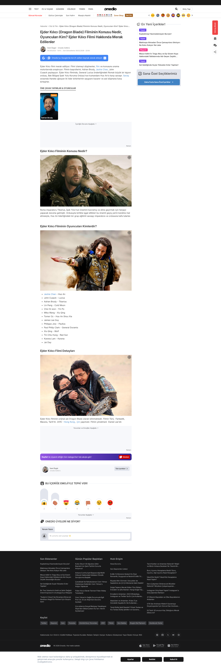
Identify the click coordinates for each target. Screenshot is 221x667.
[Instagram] (157, 635)
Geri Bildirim (54, 635)
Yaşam (142, 30)
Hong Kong (69, 422)
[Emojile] (173, 15)
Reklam (90, 635)
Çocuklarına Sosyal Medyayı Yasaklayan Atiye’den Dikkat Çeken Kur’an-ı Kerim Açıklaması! (90, 608)
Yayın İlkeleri (127, 635)
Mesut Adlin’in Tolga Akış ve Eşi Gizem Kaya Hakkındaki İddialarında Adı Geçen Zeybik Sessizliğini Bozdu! (158, 55)
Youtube (72, 623)
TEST (36, 9)
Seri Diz (129, 15)
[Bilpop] (168, 15)
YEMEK (82, 9)
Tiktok (111, 623)
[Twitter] (168, 635)
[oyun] (178, 15)
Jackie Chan (102, 69)
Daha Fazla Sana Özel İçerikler (157, 82)
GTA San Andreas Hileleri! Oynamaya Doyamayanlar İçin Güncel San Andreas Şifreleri (162, 606)
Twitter (44, 623)
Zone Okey (118, 15)
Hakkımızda (44, 635)
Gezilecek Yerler (155, 623)
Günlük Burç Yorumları (88, 623)
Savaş (126, 75)
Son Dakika (122, 623)
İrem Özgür (58, 48)
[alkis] (183, 15)
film (98, 66)
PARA (90, 9)
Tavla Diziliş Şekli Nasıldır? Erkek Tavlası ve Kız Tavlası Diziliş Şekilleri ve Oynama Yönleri (126, 609)
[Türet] (157, 15)
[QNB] (152, 15)
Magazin (143, 50)
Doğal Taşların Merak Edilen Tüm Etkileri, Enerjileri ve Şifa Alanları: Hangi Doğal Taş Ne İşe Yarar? (126, 589)
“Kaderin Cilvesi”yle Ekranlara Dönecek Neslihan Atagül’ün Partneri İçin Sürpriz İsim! (55, 599)
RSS (140, 635)
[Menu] (30, 9)
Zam (63, 623)
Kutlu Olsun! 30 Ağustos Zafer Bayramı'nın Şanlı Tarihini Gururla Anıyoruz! (88, 566)
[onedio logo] (110, 9)
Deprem (54, 623)
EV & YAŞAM (47, 9)
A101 (103, 623)
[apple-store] (145, 645)
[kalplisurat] (188, 15)
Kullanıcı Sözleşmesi (114, 635)
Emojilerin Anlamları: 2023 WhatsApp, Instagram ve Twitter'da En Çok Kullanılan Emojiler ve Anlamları (126, 596)
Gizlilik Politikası (66, 635)
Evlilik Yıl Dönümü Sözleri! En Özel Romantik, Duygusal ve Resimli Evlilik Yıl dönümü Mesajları (125, 576)
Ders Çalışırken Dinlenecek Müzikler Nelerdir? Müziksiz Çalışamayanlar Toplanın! (161, 586)
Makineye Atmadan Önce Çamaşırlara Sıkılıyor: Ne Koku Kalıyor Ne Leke (159, 43)
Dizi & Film (53, 26)
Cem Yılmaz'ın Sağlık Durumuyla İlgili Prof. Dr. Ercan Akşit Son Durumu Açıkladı (89, 599)
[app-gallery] (174, 645)
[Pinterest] (178, 635)
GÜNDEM (60, 9)
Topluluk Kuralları (79, 635)
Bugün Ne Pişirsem (137, 623)
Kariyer (102, 635)
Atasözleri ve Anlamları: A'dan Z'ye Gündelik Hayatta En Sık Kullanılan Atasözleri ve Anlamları (123, 603)
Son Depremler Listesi (119, 569)
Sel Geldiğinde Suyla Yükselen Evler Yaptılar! (159, 65)
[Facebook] (162, 635)
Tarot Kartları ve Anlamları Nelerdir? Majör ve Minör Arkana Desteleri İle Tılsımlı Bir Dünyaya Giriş (163, 566)
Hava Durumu (115, 564)
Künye (135, 635)
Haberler (43, 26)
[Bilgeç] (162, 15)
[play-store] (159, 645)
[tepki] (44, 503)
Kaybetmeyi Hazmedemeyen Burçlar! (155, 34)
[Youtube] (173, 635)
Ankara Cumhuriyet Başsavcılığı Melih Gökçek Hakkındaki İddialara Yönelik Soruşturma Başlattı (90, 575)
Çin (78, 422)
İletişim (96, 635)
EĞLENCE (71, 9)
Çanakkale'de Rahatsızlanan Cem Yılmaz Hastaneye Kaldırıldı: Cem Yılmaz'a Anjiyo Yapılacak (91, 584)
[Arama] (176, 9)
